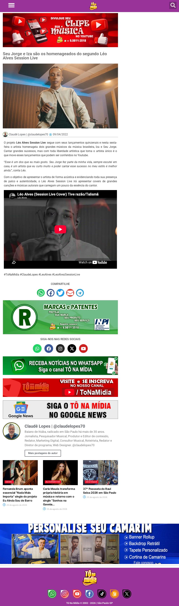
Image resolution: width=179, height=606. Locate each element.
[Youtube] (83, 348)
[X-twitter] (71, 348)
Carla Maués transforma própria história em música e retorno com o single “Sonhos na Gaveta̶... (59, 496)
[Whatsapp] (37, 348)
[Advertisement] (149, 38)
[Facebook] (48, 348)
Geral (9, 482)
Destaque (91, 482)
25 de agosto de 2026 (16, 505)
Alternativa (53, 482)
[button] (11, 5)
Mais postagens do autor (43, 453)
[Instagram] (60, 348)
